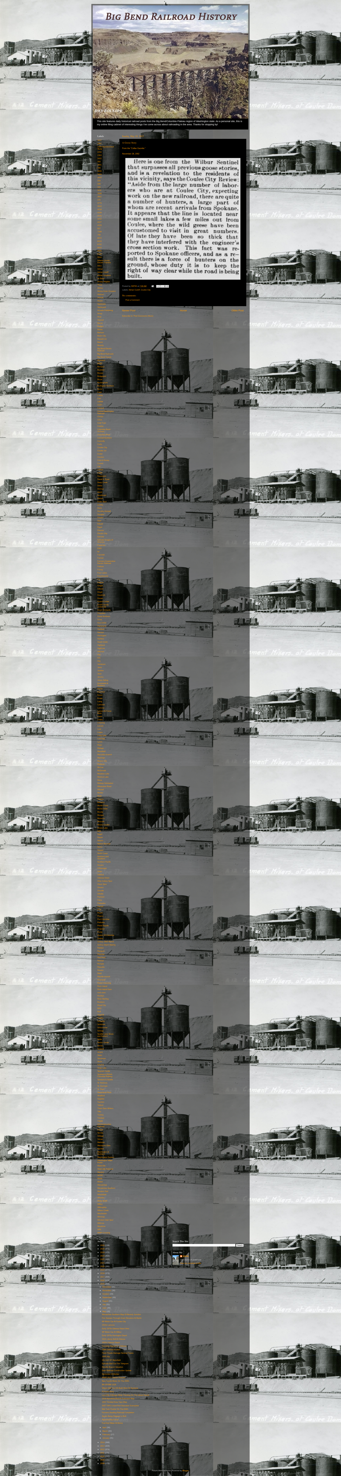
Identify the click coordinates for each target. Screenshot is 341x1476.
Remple (100, 964)
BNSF (99, 363)
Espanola (101, 545)
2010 (102, 1456)
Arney (99, 314)
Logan (100, 732)
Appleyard (101, 307)
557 (99, 228)
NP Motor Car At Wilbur (111, 1332)
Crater (100, 454)
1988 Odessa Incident (111, 1350)
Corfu (99, 444)
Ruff (99, 1012)
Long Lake (101, 735)
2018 (102, 1273)
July (104, 1304)
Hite (99, 655)
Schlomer (101, 1024)
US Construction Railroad (104, 1125)
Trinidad (100, 1118)
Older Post (238, 310)
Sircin (99, 1062)
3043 (99, 178)
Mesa (99, 780)
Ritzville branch (103, 977)
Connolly (101, 441)
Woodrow (101, 1226)
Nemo (99, 847)
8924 (99, 248)
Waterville (101, 1166)
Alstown (100, 294)
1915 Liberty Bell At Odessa (113, 1339)
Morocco (101, 818)
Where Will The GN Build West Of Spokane (120, 1388)
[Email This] (157, 286)
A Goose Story (108, 1392)
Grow (99, 620)
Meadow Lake (103, 774)
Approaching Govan (110, 1420)
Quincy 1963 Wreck (105, 942)
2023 (102, 1256)
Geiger (100, 586)
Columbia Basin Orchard (104, 430)
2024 (102, 1252)
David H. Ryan (103, 479)
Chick (99, 420)
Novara (100, 865)
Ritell (99, 973)
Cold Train (101, 423)
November (107, 1291)
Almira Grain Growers (106, 291)
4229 (99, 225)
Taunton (100, 1102)
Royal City (101, 1005)
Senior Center (103, 1043)
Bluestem (101, 360)
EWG (99, 548)
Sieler (99, 1055)
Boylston (101, 370)
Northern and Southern (103, 858)
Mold (99, 796)
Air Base (100, 279)
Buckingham (102, 383)
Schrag (100, 1031)
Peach (100, 913)
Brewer (100, 373)
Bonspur (100, 367)
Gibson (100, 589)
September (107, 1297)
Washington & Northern (103, 1153)
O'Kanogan (102, 868)
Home (183, 310)
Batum (100, 342)
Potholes (101, 922)
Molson (100, 799)
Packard (100, 897)
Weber (100, 1182)
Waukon (100, 1172)
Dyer (99, 521)
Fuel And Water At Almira (112, 1423)
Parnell (100, 906)
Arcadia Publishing (105, 310)
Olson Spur (102, 884)
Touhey (100, 1115)
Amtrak (100, 298)
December (107, 1287)
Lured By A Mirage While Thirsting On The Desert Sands (125, 1395)
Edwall (100, 524)
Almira (100, 288)
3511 (99, 190)
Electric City (102, 533)
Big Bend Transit (104, 357)
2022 (102, 1259)
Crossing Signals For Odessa (114, 1346)
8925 (99, 251)
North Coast (102, 853)
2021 (102, 1263)
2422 (99, 158)
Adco (99, 266)
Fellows (100, 566)
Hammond (101, 626)
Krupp (99, 698)
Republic (101, 967)
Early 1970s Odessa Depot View (115, 1329)
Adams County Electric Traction (104, 261)
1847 (99, 144)
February (106, 1435)
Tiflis (99, 1112)
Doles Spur (102, 502)
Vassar (100, 1130)
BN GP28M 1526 (109, 1385)
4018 (99, 209)
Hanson (100, 632)
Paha (99, 900)
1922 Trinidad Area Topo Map (114, 1402)
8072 (99, 238)
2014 (102, 1442)
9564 (99, 257)
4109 (99, 213)
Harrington (101, 636)
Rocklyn (100, 996)
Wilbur (100, 1204)
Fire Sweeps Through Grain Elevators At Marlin (122, 1318)
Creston (100, 457)
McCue (100, 767)
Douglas (100, 514)
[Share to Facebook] (165, 286)
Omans (100, 887)
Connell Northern (104, 438)
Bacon (100, 323)
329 (99, 187)
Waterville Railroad (105, 1169)
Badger (100, 326)
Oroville (100, 891)
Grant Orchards (104, 610)
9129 (99, 254)
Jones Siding (102, 680)
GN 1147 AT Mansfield (111, 1360)
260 (99, 162)
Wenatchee (102, 1185)
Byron (99, 389)
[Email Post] (153, 286)
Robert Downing (104, 983)
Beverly (100, 345)
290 (99, 168)
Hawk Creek (102, 642)
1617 (99, 140)
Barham (100, 333)
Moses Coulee (103, 825)
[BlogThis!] (160, 286)
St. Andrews (102, 1083)
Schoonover (102, 1028)
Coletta (100, 426)
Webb (99, 1179)
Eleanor (100, 530)
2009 (102, 1460)
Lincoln (100, 726)
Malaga (100, 748)
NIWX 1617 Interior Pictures (113, 1378)
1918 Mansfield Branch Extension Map (118, 1399)
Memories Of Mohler (110, 1374)
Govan (100, 598)
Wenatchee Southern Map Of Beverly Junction (121, 1314)
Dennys (100, 489)
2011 (102, 1453)
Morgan (100, 815)
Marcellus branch (104, 755)
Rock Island (102, 986)
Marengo (101, 758)
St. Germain (102, 1086)
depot (99, 492)
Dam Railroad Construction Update (116, 1371)
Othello (100, 894)
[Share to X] (162, 286)
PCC (99, 910)
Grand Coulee (103, 601)
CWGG (100, 470)
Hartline (100, 639)
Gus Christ (101, 623)
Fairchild (101, 555)
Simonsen (101, 1058)
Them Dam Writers (105, 1108)
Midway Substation (105, 783)
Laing (99, 701)
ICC (99, 658)
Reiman (100, 961)
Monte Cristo (102, 806)
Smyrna (100, 1065)
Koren (99, 695)
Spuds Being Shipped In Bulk (114, 1416)
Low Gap (101, 739)
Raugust (100, 951)
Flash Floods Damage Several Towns (117, 1353)
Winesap (101, 1217)
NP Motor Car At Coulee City (114, 1322)
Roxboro (101, 1002)
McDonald (101, 771)
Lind (99, 729)
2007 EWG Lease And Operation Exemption (120, 1406)
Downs (100, 518)
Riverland (101, 980)
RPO (99, 1008)
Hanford (100, 629)
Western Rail (102, 1191)
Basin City (101, 336)
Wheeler (100, 1198)
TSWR (100, 1121)
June (104, 1308)
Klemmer (101, 692)
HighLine (101, 648)
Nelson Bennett (103, 844)
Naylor (100, 837)
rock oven (101, 993)
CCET (99, 405)
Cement (100, 408)
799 (99, 235)
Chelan (100, 417)
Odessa (100, 875)
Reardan (101, 954)
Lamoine (101, 705)
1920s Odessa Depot (111, 1343)
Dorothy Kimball (104, 511)
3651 (99, 197)
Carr (99, 398)
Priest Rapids (103, 926)
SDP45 (186, 1256)
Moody (100, 812)
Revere (100, 970)
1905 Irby (106, 1357)
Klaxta (100, 689)
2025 (102, 1249)
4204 (99, 216)
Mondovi (101, 802)
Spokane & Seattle (105, 1080)
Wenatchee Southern (106, 1188)
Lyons (99, 742)
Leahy (100, 720)
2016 (102, 1280)
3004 (99, 174)
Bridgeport (101, 376)
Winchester (102, 1214)
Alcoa (99, 285)
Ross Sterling (103, 999)
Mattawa (101, 764)
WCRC (100, 1175)
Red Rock (101, 957)
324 (99, 181)
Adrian (100, 269)
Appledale (101, 304)
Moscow (100, 822)
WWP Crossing (103, 1233)
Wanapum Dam (103, 1146)
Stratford (101, 1096)
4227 (99, 222)
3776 (99, 203)
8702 (99, 244)
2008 (102, 1463)
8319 (99, 241)
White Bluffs (102, 1201)
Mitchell (100, 790)
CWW (99, 473)
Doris (99, 508)
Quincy (100, 938)
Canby (100, 395)
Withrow (100, 1223)
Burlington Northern (105, 386)
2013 (102, 1446)
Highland (101, 645)
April (104, 1427)
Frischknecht (102, 576)
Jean (99, 674)
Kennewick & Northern (102, 684)
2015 (102, 1284)
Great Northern (103, 616)
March (105, 1431)
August (105, 1301)
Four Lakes (102, 573)
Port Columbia (103, 919)
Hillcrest (100, 652)
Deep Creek (102, 482)
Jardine (100, 671)
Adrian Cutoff (134, 290)
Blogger (185, 1471)
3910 (99, 206)
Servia (100, 1046)
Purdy (99, 932)
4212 (99, 219)
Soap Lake (101, 1068)
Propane (101, 929)
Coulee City (146, 290)
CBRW (100, 402)
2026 (102, 1245)
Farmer (100, 558)
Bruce (99, 379)
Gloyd (99, 592)
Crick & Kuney (103, 460)
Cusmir (100, 463)
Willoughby (102, 1207)
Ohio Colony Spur (104, 881)
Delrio (99, 486)
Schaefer (101, 1021)
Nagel (99, 834)
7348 (99, 232)
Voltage (100, 1136)
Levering (101, 723)
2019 (102, 1270)
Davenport (101, 476)
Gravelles (101, 613)
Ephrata (100, 537)
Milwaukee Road (104, 786)
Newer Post (128, 310)
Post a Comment (132, 300)
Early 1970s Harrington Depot (114, 1335)
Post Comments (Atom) (143, 316)
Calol (99, 392)
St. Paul (100, 1089)
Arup (99, 317)
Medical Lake (103, 777)
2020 (102, 1266)
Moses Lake (102, 828)
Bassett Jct (102, 339)
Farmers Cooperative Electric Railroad (106, 562)
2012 (102, 1449)
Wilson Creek (103, 1210)
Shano (100, 1052)
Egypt (99, 527)
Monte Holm (102, 809)
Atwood (100, 320)
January (106, 1438)
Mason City (102, 761)
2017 (102, 1277)
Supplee (100, 1099)
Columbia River (103, 435)
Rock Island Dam (104, 989)
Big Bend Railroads (105, 354)
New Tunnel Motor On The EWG (115, 1381)
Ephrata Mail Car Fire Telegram (115, 1364)
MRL (99, 831)
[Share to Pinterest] (167, 286)
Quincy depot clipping (106, 945)
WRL (99, 1230)
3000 (99, 171)
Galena (100, 582)
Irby (99, 661)
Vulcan (100, 1139)
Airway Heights (103, 282)
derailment (101, 495)
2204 (99, 152)
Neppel (100, 850)
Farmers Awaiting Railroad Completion (118, 1413)
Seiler (99, 1039)
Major (99, 745)
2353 (99, 155)
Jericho (100, 677)
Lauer (99, 716)
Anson (100, 301)
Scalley (100, 1018)
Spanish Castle (103, 1071)
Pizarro (100, 916)
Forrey (100, 570)
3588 (99, 193)
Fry (98, 579)
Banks (100, 330)
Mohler (100, 793)
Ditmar (100, 498)
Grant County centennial (103, 606)
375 (99, 200)
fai (98, 552)
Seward (100, 1049)
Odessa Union (103, 878)
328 (99, 184)
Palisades (101, 903)
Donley (100, 505)
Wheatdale (101, 1195)
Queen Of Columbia (105, 935)
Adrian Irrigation (104, 275)
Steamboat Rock (104, 1092)
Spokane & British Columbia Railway (104, 1075)
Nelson (100, 841)
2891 (99, 165)
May (104, 1312)
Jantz (99, 667)
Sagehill (100, 1015)
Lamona (100, 708)
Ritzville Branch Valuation (112, 1367)
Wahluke (101, 1142)
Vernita (100, 1133)
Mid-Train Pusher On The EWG (115, 1409)
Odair (99, 871)
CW (98, 467)
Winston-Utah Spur (105, 1220)
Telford (100, 1105)
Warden (100, 1149)
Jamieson (101, 664)
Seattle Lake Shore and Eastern (105, 1035)
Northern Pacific (104, 862)
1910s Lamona (108, 1325)
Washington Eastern (105, 1157)
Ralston (100, 948)
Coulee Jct (101, 451)
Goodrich (101, 595)
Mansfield (101, 751)
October (106, 1294)
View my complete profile (190, 1263)
